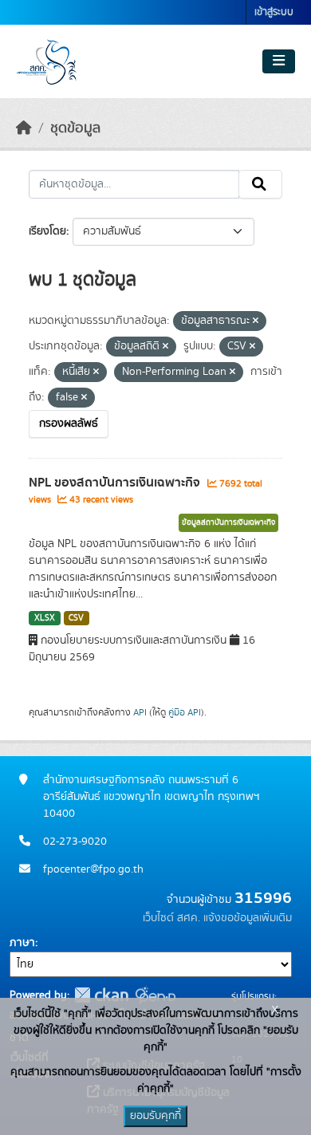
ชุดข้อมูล (75, 128)
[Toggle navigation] (278, 61)
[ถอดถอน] (255, 321)
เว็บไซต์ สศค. (171, 918)
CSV (76, 618)
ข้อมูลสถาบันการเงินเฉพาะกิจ (228, 522)
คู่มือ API (184, 712)
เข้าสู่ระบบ (273, 12)
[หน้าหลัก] (24, 128)
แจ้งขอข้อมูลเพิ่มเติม (247, 918)
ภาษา (22, 943)
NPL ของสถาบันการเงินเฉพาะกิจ (116, 482)
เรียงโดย (47, 231)
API (140, 712)
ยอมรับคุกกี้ (155, 1116)
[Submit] (260, 184)
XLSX (44, 618)
